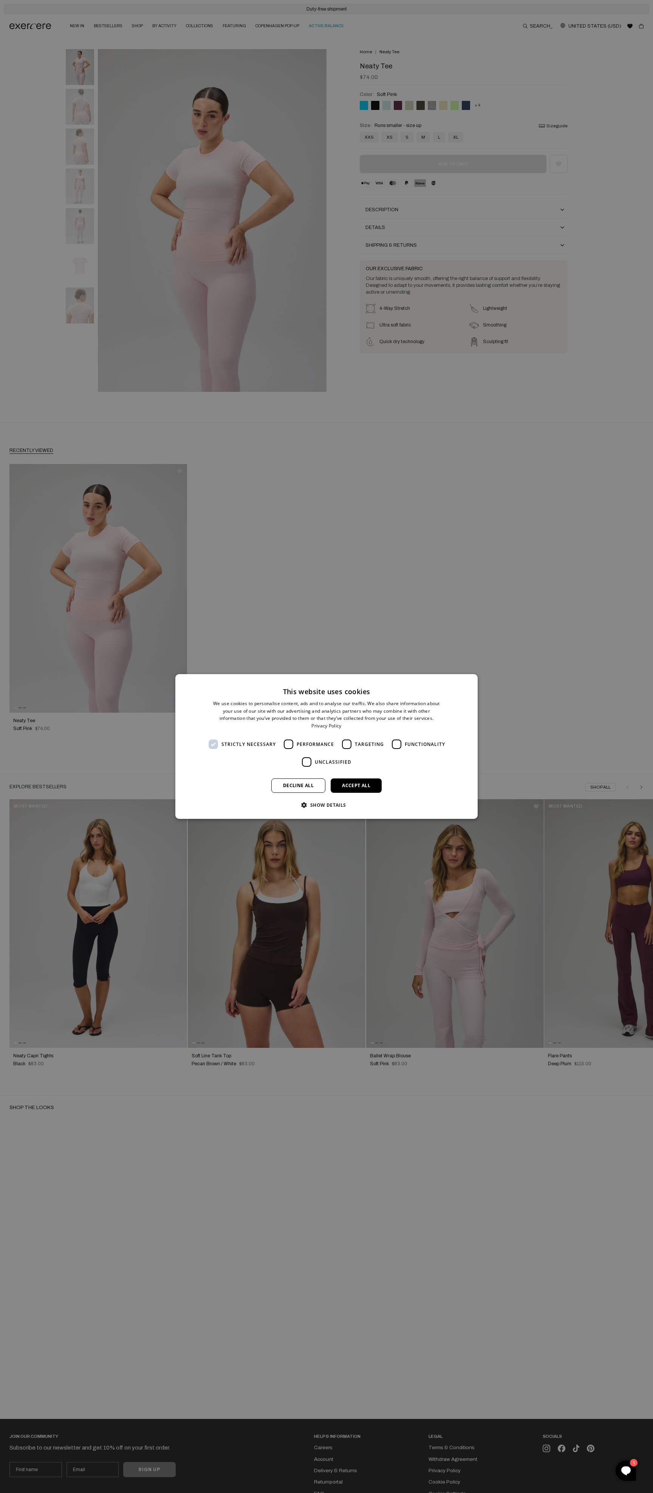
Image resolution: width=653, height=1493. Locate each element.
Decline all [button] (298, 785)
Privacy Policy (326, 726)
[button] (326, 804)
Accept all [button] (356, 785)
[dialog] (326, 746)
